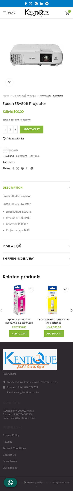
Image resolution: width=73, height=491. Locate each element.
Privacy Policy (11, 435)
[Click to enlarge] (9, 82)
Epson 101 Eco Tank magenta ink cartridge (19, 321)
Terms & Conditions (14, 448)
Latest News (10, 461)
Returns (7, 441)
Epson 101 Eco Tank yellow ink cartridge (54, 321)
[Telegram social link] (47, 3)
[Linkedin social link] (41, 3)
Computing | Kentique (25, 95)
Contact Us (9, 454)
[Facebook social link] (26, 3)
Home (6, 95)
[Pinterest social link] (36, 3)
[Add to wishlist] (30, 289)
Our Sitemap (10, 467)
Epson (11, 161)
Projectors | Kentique (51, 95)
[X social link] (31, 3)
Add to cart (31, 129)
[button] (19, 333)
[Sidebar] (4, 152)
